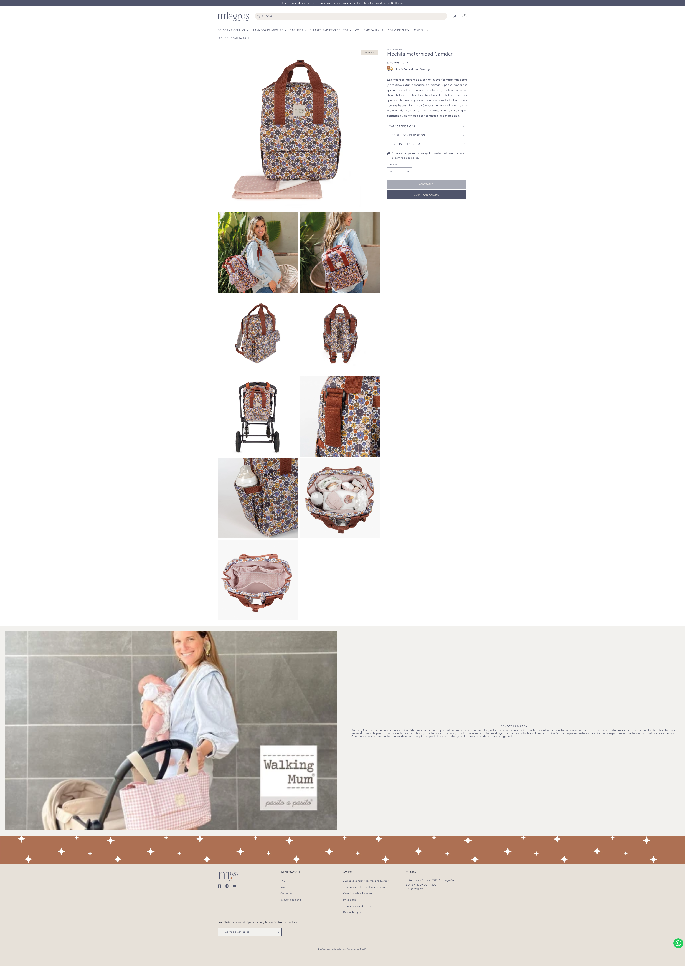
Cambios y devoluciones (357, 893)
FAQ (283, 880)
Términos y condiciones (357, 905)
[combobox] (351, 16)
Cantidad (392, 164)
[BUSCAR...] (259, 17)
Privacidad (349, 899)
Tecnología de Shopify (357, 949)
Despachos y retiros (355, 912)
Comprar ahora (426, 194)
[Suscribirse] (278, 932)
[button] (232, 30)
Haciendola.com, (338, 949)
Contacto (286, 893)
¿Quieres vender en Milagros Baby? (364, 887)
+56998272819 (415, 889)
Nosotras (285, 887)
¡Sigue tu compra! (291, 899)
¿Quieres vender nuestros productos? (366, 880)
